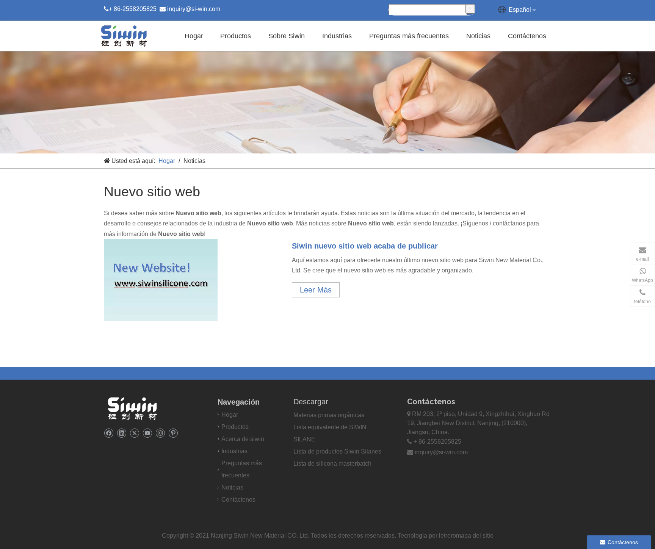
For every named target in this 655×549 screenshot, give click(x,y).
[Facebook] (108, 433)
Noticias (232, 487)
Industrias (234, 451)
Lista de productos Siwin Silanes (337, 451)
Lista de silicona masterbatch (332, 463)
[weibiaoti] (132, 408)
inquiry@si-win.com (193, 9)
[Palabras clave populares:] (470, 9)
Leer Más (316, 290)
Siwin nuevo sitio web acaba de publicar (365, 246)
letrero (447, 535)
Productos (235, 427)
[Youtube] (147, 433)
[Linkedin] (121, 433)
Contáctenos (238, 499)
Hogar (229, 414)
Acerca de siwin (242, 439)
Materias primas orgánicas (328, 415)
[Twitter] (134, 433)
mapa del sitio (475, 535)
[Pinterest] (173, 433)
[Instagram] (160, 433)
